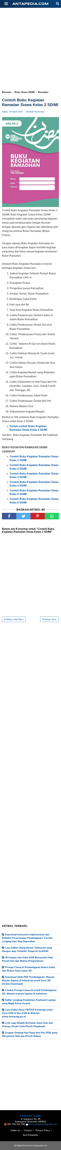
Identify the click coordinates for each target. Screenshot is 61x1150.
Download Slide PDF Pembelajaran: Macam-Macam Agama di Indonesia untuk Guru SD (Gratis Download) (28, 980)
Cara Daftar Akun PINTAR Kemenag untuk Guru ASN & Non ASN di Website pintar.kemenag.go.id (27, 1013)
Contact (28, 1130)
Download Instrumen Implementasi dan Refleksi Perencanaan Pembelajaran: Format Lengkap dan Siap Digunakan (27, 938)
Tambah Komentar (35, 111)
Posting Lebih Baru (14, 619)
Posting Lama (49, 619)
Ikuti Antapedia (30, 1135)
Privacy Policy (43, 1130)
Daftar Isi (15, 1130)
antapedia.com (30, 4)
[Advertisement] (30, 38)
